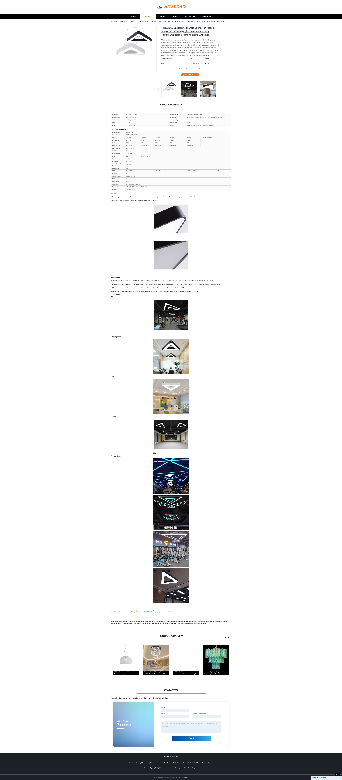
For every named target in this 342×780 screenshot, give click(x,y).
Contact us (190, 16)
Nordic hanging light (158, 623)
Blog (175, 16)
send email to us (191, 75)
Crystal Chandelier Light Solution (175, 623)
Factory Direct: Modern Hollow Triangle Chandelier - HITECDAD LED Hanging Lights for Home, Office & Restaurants (146, 612)
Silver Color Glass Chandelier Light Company (151, 621)
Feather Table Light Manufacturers (176, 621)
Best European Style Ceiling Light (174, 763)
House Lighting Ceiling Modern (155, 768)
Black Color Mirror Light (129, 623)
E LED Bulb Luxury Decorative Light (200, 763)
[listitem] (171, 88)
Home (133, 16)
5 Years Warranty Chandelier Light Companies (144, 763)
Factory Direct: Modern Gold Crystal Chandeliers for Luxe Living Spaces (136, 610)
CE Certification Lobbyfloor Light (196, 623)
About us (206, 16)
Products (148, 16)
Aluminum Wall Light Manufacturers (198, 621)
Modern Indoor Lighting (144, 623)
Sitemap (185, 777)
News (162, 16)
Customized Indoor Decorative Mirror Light (124, 621)
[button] (159, 89)
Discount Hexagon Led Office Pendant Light (183, 768)
